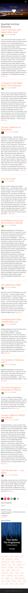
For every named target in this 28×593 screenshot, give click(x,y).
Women (12, 583)
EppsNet (13, 590)
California (17, 556)
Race (3, 578)
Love (16, 567)
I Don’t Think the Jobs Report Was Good (11, 31)
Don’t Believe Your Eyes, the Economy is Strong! (12, 221)
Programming (10, 575)
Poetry (21, 572)
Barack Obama (5, 556)
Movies (8, 570)
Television (14, 581)
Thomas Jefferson (9, 132)
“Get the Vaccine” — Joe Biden (12, 471)
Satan (7, 181)
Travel (19, 581)
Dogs (3, 559)
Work (17, 583)
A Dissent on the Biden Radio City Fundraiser (11, 84)
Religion (7, 578)
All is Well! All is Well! (11, 285)
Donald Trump (9, 559)
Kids (14, 564)
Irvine (10, 564)
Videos (6, 583)
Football (13, 561)
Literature (4, 567)
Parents (11, 572)
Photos (16, 572)
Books (11, 556)
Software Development (19, 578)
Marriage (21, 567)
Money (3, 570)
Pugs (16, 575)
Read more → (4, 76)
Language (19, 564)
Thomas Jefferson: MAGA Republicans (13, 416)
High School (4, 564)
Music (18, 570)
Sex (12, 578)
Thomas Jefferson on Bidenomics (11, 128)
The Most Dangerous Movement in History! (11, 388)
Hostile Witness (9, 475)
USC (2, 583)
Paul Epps (8, 34)
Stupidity (8, 581)
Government (19, 561)
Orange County (5, 572)
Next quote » (4, 517)
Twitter (24, 581)
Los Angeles (10, 567)
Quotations (21, 575)
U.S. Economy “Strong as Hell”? (12, 361)
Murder (13, 570)
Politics (3, 575)
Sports (3, 581)
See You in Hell (8, 179)
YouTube (22, 583)
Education (16, 559)
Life (24, 564)
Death (22, 556)
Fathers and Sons (5, 561)
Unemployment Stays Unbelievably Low (11, 320)
